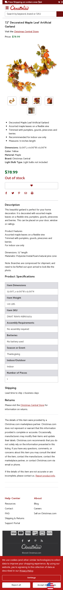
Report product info (45, 476)
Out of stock (15, 178)
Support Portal (12, 523)
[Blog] (41, 541)
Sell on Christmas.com (45, 513)
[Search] (59, 14)
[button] (6, 193)
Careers (38, 509)
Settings (31, 577)
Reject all (16, 585)
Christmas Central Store (26, 32)
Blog (36, 504)
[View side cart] (62, 2)
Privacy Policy (26, 570)
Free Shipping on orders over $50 (25, 2)
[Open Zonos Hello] (49, 584)
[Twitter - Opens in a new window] (28, 541)
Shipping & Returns (14, 518)
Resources (10, 504)
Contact (9, 509)
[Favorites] (31, 185)
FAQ (7, 513)
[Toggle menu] (7, 8)
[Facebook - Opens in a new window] (22, 541)
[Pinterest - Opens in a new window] (34, 541)
